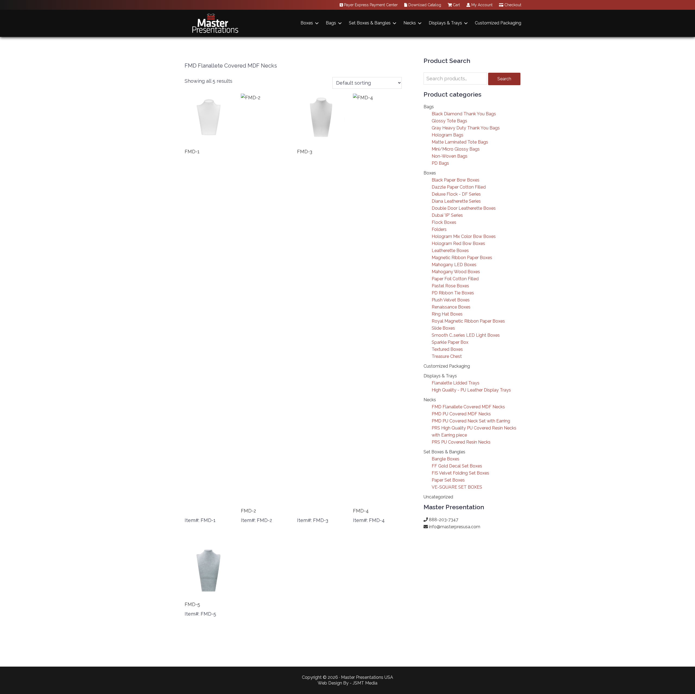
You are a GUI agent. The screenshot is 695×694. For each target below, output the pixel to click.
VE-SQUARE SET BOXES (457, 487)
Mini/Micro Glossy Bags (456, 149)
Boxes (430, 173)
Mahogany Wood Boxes (456, 271)
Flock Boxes (444, 222)
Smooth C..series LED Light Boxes (466, 335)
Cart (456, 5)
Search (504, 78)
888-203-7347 (443, 519)
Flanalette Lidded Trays (455, 383)
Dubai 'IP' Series (447, 215)
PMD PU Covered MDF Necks (461, 413)
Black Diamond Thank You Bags (464, 113)
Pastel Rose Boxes (450, 285)
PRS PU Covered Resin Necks (461, 442)
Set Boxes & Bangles (444, 451)
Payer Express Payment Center (370, 5)
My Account (481, 5)
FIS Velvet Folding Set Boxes (460, 473)
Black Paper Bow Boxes (455, 180)
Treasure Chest (447, 356)
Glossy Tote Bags (449, 120)
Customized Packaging (447, 366)
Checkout (512, 5)
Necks (430, 399)
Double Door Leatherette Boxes (464, 208)
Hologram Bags (447, 135)
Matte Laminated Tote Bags (460, 142)
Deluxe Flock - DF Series (456, 194)
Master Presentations (214, 23)
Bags (429, 106)
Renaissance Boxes (451, 307)
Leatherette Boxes (450, 250)
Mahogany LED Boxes (454, 264)
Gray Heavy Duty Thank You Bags (466, 127)
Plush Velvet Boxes (451, 300)
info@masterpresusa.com (454, 526)
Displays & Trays (440, 375)
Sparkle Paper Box (450, 342)
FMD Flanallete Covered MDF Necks (468, 406)
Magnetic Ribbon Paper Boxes (462, 257)
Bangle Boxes (445, 458)
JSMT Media (365, 683)
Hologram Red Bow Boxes (458, 243)
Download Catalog (424, 5)
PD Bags (440, 163)
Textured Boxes (447, 349)
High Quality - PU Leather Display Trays (471, 390)
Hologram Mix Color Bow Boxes (464, 236)
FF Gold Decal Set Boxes (457, 466)
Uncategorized (438, 496)
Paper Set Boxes (448, 480)
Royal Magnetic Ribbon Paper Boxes (468, 321)
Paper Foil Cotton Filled (455, 278)
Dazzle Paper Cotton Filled (459, 187)
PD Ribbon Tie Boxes (453, 292)
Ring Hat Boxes (447, 314)
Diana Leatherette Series (456, 201)
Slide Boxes (443, 328)
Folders (439, 229)
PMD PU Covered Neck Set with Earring (471, 421)
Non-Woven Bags (449, 156)
